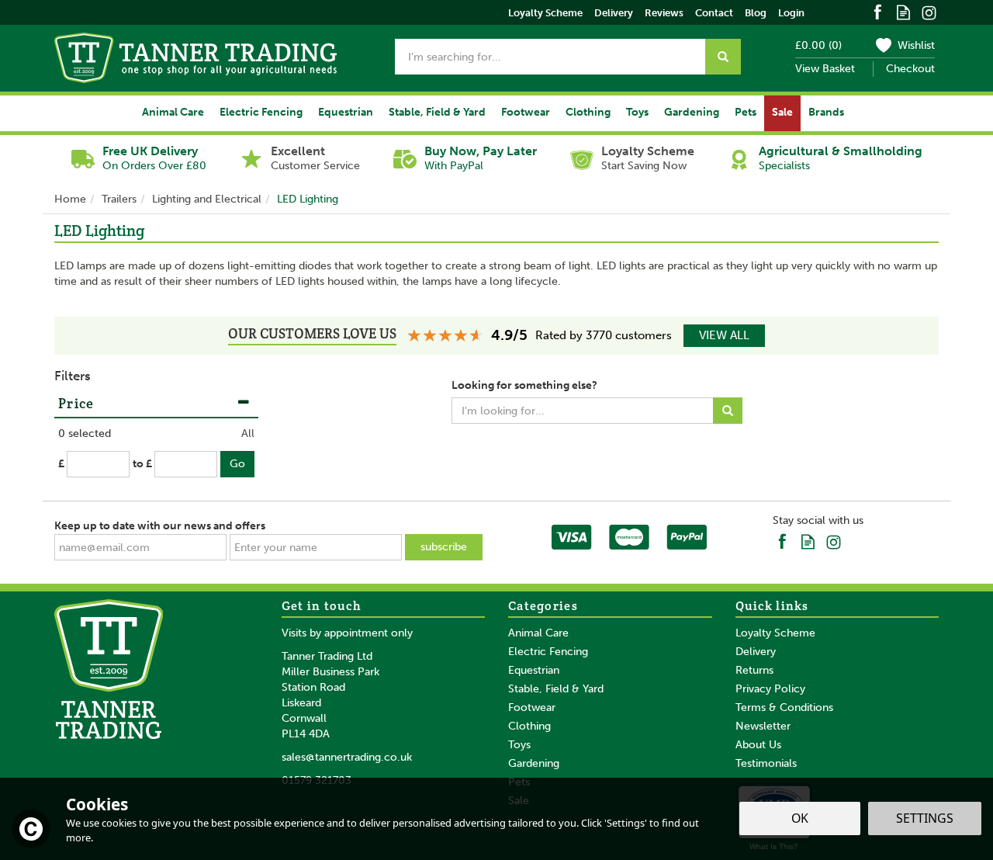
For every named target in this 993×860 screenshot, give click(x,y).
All (247, 433)
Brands (826, 112)
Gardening (533, 763)
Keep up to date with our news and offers (159, 525)
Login (791, 13)
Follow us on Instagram (929, 11)
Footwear (531, 707)
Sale (782, 112)
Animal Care (538, 633)
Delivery (755, 651)
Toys (519, 744)
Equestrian (533, 670)
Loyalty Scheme (775, 633)
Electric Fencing (548, 651)
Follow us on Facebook (877, 11)
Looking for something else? (524, 385)
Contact (714, 13)
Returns (754, 670)
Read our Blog (903, 11)
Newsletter (763, 726)
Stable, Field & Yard (556, 688)
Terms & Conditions (784, 707)
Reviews (664, 13)
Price (76, 403)
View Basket (825, 68)
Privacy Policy (770, 688)
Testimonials (766, 763)
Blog (755, 13)
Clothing (529, 726)
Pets (745, 112)
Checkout (910, 68)
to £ (142, 463)
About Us (758, 744)
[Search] (723, 57)
